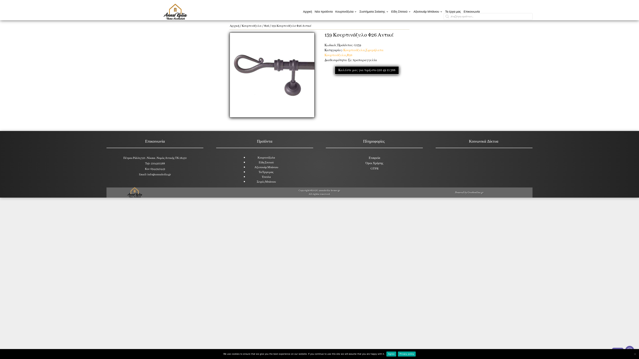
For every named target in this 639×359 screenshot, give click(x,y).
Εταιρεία (374, 158)
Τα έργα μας (453, 11)
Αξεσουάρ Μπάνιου (426, 11)
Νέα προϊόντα (324, 11)
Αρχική (307, 11)
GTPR (374, 169)
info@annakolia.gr (159, 174)
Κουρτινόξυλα (344, 11)
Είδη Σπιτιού (399, 11)
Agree (391, 354)
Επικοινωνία (472, 11)
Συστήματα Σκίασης (372, 11)
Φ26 (266, 26)
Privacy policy (407, 354)
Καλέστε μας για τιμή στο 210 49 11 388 (366, 70)
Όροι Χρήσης (374, 163)
